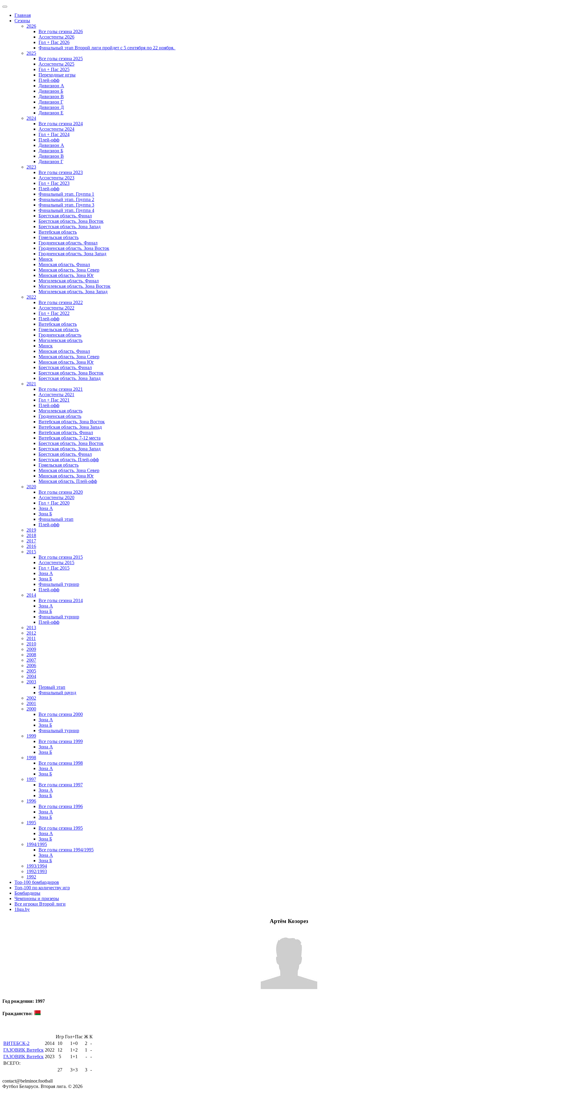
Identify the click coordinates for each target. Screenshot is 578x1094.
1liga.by (22, 909)
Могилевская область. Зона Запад (73, 291)
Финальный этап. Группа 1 (66, 194)
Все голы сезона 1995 (61, 828)
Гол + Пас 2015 (54, 567)
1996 (31, 800)
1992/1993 (36, 871)
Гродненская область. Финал (68, 242)
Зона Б (45, 513)
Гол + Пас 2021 (54, 399)
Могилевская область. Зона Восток (74, 286)
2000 (31, 708)
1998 (31, 757)
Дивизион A (51, 85)
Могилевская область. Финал (69, 280)
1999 (31, 735)
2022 (31, 297)
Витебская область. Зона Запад (70, 427)
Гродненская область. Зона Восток (74, 248)
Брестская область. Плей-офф (69, 459)
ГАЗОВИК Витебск (23, 1049)
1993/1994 (36, 866)
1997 (31, 779)
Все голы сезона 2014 (61, 600)
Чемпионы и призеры (36, 898)
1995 (31, 822)
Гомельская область (59, 237)
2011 (31, 638)
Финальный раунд (57, 692)
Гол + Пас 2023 (54, 183)
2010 (31, 643)
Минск (46, 259)
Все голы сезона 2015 (61, 557)
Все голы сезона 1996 (61, 806)
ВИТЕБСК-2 (16, 1043)
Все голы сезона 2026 (61, 31)
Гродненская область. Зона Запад (72, 253)
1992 (31, 876)
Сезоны (22, 20)
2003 (31, 681)
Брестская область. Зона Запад (70, 226)
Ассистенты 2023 (56, 177)
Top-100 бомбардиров (36, 882)
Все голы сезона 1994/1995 (66, 849)
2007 (31, 660)
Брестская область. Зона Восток (71, 221)
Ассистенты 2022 (56, 307)
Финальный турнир (59, 584)
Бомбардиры (27, 893)
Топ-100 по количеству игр (42, 887)
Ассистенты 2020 (56, 497)
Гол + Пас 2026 (54, 42)
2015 (31, 551)
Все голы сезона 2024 (61, 123)
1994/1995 (36, 844)
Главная (22, 15)
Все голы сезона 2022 (61, 302)
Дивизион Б (51, 91)
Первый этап (52, 687)
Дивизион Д (51, 107)
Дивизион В (51, 96)
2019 (31, 530)
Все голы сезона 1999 (61, 741)
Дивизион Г (51, 101)
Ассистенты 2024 (56, 129)
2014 (31, 595)
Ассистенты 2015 (56, 562)
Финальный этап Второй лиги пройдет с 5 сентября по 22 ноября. (107, 47)
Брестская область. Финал (65, 215)
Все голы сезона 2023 (61, 172)
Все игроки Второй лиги (40, 903)
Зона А (46, 508)
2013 (31, 627)
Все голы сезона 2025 (61, 58)
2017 (31, 540)
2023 (31, 166)
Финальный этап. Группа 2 (66, 199)
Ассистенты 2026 (56, 36)
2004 (31, 676)
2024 (31, 118)
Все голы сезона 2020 (61, 492)
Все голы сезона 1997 (61, 784)
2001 (31, 703)
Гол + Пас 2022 (54, 313)
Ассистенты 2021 (56, 394)
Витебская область (58, 232)
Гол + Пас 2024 (54, 134)
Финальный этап (56, 519)
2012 (31, 633)
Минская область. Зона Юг (66, 275)
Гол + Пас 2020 (54, 502)
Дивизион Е (51, 112)
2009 (31, 649)
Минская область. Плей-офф (68, 481)
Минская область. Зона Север (69, 269)
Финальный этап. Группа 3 (66, 204)
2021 (31, 383)
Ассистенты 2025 (56, 64)
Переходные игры (57, 74)
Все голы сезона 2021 (61, 389)
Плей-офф (49, 80)
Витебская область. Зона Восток (72, 421)
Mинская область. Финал (64, 351)
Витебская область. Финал (66, 432)
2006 (31, 665)
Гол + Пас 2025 (54, 69)
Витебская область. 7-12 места (70, 437)
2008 (31, 654)
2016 (31, 546)
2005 (31, 670)
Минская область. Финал (64, 264)
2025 (31, 53)
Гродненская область (60, 334)
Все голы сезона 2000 (61, 714)
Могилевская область (60, 340)
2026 (31, 26)
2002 (31, 698)
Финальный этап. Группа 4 (66, 210)
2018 (31, 535)
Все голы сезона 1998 (61, 763)
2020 (31, 486)
